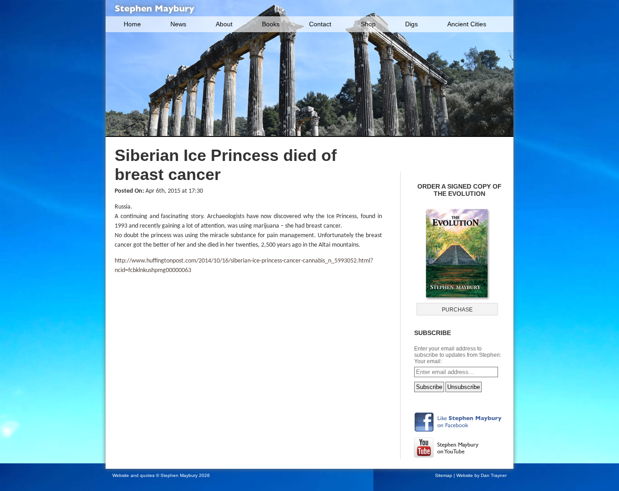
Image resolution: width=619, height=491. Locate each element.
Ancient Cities (466, 24)
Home (132, 24)
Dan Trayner (494, 475)
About (224, 24)
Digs (411, 24)
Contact (320, 24)
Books (271, 24)
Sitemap (443, 475)
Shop (368, 24)
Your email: (428, 361)
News (178, 24)
